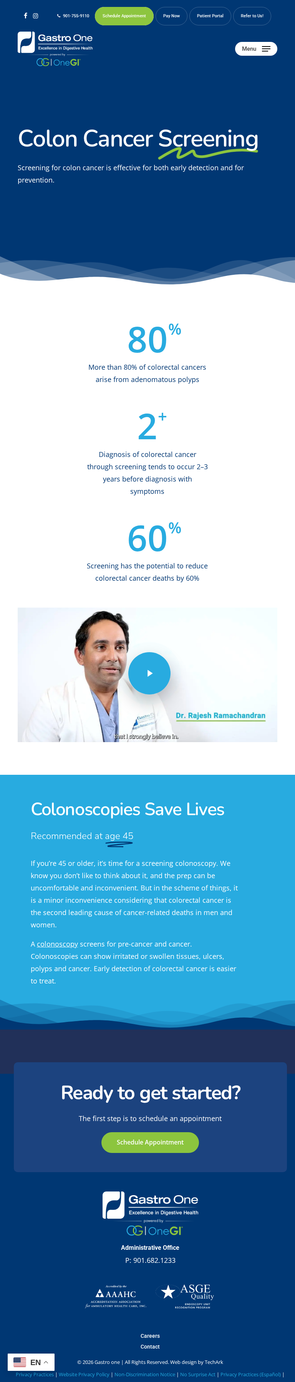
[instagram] (35, 15)
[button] (256, 49)
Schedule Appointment (150, 1142)
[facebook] (25, 15)
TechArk (214, 1362)
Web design (183, 1362)
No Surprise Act (197, 1374)
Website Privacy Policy (84, 1374)
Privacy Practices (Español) (250, 1374)
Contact (150, 1347)
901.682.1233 (154, 1260)
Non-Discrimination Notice (144, 1374)
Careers (150, 1336)
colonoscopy (57, 943)
